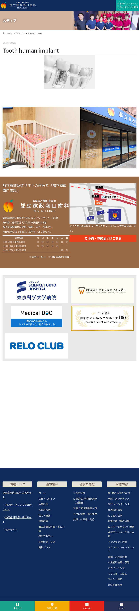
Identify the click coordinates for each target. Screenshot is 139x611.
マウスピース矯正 (117, 573)
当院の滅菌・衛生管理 (85, 513)
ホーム (42, 493)
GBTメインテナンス (119, 504)
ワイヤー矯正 (115, 579)
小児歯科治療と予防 (118, 562)
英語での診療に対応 (84, 519)
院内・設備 (44, 515)
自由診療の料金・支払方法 (51, 528)
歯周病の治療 (115, 510)
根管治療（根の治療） (120, 521)
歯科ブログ (44, 547)
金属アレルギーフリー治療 (121, 534)
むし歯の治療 (115, 515)
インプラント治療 (117, 541)
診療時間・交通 (46, 541)
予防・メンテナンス (118, 498)
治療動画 (43, 504)
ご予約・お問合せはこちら (103, 238)
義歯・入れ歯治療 (117, 556)
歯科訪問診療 (115, 584)
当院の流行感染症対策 (85, 508)
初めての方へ (45, 536)
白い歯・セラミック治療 (121, 526)
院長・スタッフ (46, 498)
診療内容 (43, 521)
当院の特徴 (44, 510)
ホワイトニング (116, 568)
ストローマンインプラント (121, 549)
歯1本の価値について (119, 493)
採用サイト (11, 529)
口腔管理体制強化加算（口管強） (85, 500)
